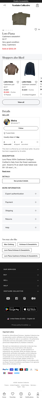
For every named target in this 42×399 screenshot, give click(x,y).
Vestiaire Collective (13, 291)
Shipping (9, 210)
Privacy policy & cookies (20, 325)
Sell (6, 280)
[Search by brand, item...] (4, 5)
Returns (8, 219)
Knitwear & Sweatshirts (28, 244)
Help (7, 227)
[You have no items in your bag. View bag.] (37, 5)
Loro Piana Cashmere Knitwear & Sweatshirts (21, 256)
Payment (9, 202)
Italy (23, 387)
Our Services (10, 269)
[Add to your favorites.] (18, 82)
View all (21, 102)
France (7, 385)
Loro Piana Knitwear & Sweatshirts (17, 250)
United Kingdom (14, 385)
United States (25, 385)
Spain (19, 387)
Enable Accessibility (21, 1)
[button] (37, 5)
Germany (33, 385)
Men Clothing (9, 244)
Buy (5, 275)
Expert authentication (14, 193)
